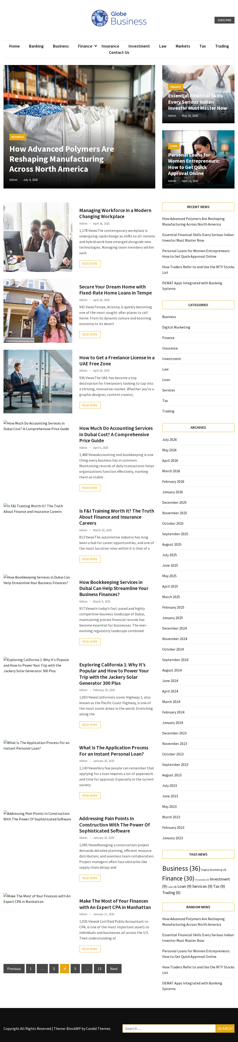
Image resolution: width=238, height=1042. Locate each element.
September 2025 (175, 533)
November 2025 (174, 513)
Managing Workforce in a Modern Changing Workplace (115, 213)
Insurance (110, 46)
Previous (14, 968)
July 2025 (169, 554)
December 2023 (174, 733)
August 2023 (172, 775)
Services (168, 390)
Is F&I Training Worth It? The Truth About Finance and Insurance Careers (116, 516)
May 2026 (169, 450)
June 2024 (170, 680)
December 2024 (174, 628)
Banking (36, 46)
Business (61, 46)
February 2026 (173, 481)
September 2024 (175, 659)
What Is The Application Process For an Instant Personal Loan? (113, 750)
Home (14, 46)
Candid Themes (98, 1028)
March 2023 (171, 817)
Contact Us (119, 52)
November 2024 (174, 638)
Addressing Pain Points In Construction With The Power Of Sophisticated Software (114, 824)
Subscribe (224, 20)
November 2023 (174, 743)
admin (13, 180)
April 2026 (170, 460)
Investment (139, 46)
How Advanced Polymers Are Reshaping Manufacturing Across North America (61, 159)
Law (162, 46)
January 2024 (172, 722)
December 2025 (174, 502)
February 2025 (173, 607)
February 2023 (173, 827)
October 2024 (173, 649)
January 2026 (172, 492)
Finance (85, 46)
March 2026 (171, 471)
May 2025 (169, 575)
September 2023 (175, 764)
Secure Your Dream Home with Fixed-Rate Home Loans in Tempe (115, 289)
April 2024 (170, 691)
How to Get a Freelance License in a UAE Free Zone (117, 360)
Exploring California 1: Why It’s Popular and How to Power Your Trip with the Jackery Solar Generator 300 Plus (114, 673)
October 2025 (173, 523)
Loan (173, 146)
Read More (90, 264)
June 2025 (170, 565)
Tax (202, 46)
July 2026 (169, 439)
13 (99, 968)
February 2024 (173, 712)
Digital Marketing (176, 327)
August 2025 (172, 544)
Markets (183, 46)
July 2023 (169, 785)
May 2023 (169, 806)
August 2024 (172, 670)
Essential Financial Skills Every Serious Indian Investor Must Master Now (197, 101)
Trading (222, 46)
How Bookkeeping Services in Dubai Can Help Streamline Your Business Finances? (114, 588)
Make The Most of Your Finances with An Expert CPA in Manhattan (115, 904)
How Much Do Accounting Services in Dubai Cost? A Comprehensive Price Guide (116, 434)
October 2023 (173, 754)
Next (114, 968)
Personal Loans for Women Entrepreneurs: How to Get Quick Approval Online (194, 163)
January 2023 (172, 838)
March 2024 (171, 701)
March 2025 (171, 596)
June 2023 (170, 796)
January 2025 (172, 617)
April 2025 (170, 586)
